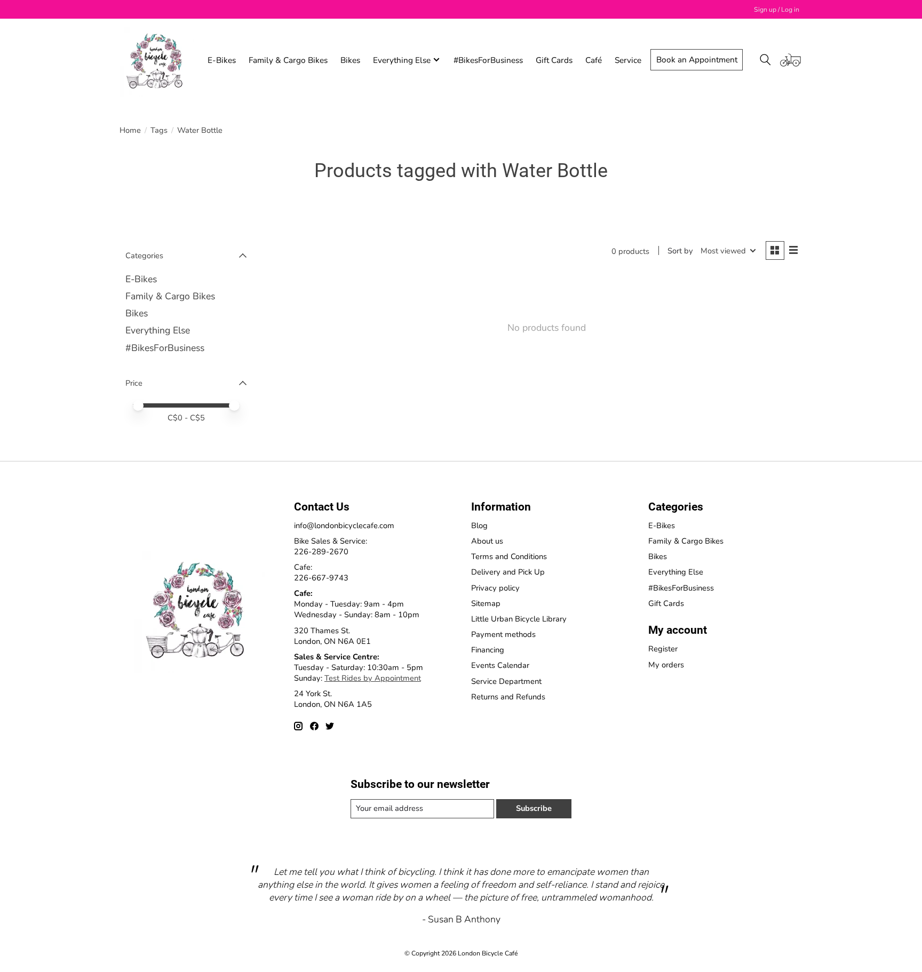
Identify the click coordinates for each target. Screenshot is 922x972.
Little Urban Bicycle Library (519, 619)
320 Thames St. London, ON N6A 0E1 (332, 636)
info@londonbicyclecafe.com (344, 525)
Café (593, 60)
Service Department (506, 681)
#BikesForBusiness (488, 60)
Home (130, 130)
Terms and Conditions (509, 556)
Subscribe (534, 808)
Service (628, 60)
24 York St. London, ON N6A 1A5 (333, 699)
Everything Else (157, 330)
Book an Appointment (696, 59)
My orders (666, 664)
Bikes (350, 60)
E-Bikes (222, 60)
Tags (159, 130)
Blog (479, 525)
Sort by (680, 250)
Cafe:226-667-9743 (321, 572)
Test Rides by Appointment (372, 678)
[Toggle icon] (765, 59)
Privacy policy (495, 588)
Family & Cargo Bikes (288, 60)
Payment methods (503, 634)
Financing (487, 649)
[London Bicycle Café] (157, 59)
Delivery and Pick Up (508, 572)
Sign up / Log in (776, 9)
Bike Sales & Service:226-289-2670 (330, 546)
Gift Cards (554, 60)
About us (487, 541)
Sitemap (485, 603)
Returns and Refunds (508, 696)
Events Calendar (500, 665)
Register (663, 648)
